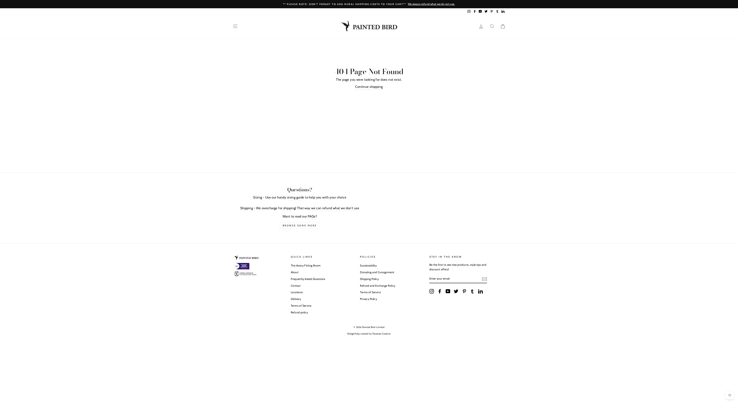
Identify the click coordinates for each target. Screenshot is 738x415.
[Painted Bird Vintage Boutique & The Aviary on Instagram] (431, 291)
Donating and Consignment (377, 272)
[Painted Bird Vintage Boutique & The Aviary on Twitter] (456, 291)
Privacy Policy (368, 299)
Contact (296, 285)
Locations (297, 292)
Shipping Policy (369, 279)
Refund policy (299, 312)
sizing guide (295, 197)
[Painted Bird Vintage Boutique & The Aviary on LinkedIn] (480, 291)
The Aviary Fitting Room (306, 265)
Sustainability (368, 265)
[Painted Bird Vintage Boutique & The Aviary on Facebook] (439, 291)
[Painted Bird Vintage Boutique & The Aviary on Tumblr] (472, 291)
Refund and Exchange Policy (377, 285)
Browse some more (300, 225)
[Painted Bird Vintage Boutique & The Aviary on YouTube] (448, 291)
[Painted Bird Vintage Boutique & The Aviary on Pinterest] (464, 291)
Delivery (296, 299)
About (294, 272)
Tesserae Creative (381, 333)
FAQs (311, 216)
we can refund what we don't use (335, 208)
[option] (469, 4)
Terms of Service (301, 305)
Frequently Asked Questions (308, 279)
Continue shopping (369, 87)
